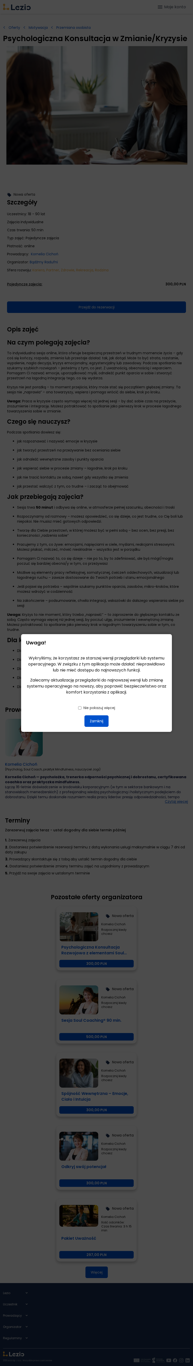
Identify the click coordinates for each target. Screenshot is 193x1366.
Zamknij (96, 721)
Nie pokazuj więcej (99, 707)
